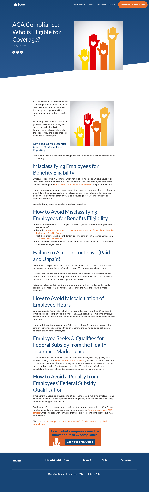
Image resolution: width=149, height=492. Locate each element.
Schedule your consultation (133, 4)
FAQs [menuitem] (104, 460)
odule (59, 238)
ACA (13, 46)
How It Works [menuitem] (78, 5)
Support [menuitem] (90, 5)
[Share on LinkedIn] (21, 52)
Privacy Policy (94, 474)
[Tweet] (13, 52)
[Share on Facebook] (17, 52)
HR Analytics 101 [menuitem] (53, 460)
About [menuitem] (111, 5)
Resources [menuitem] (101, 5)
